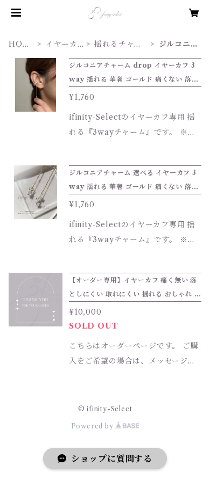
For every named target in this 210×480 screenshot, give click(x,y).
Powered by (93, 426)
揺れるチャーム (118, 44)
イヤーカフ (62, 44)
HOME (19, 44)
